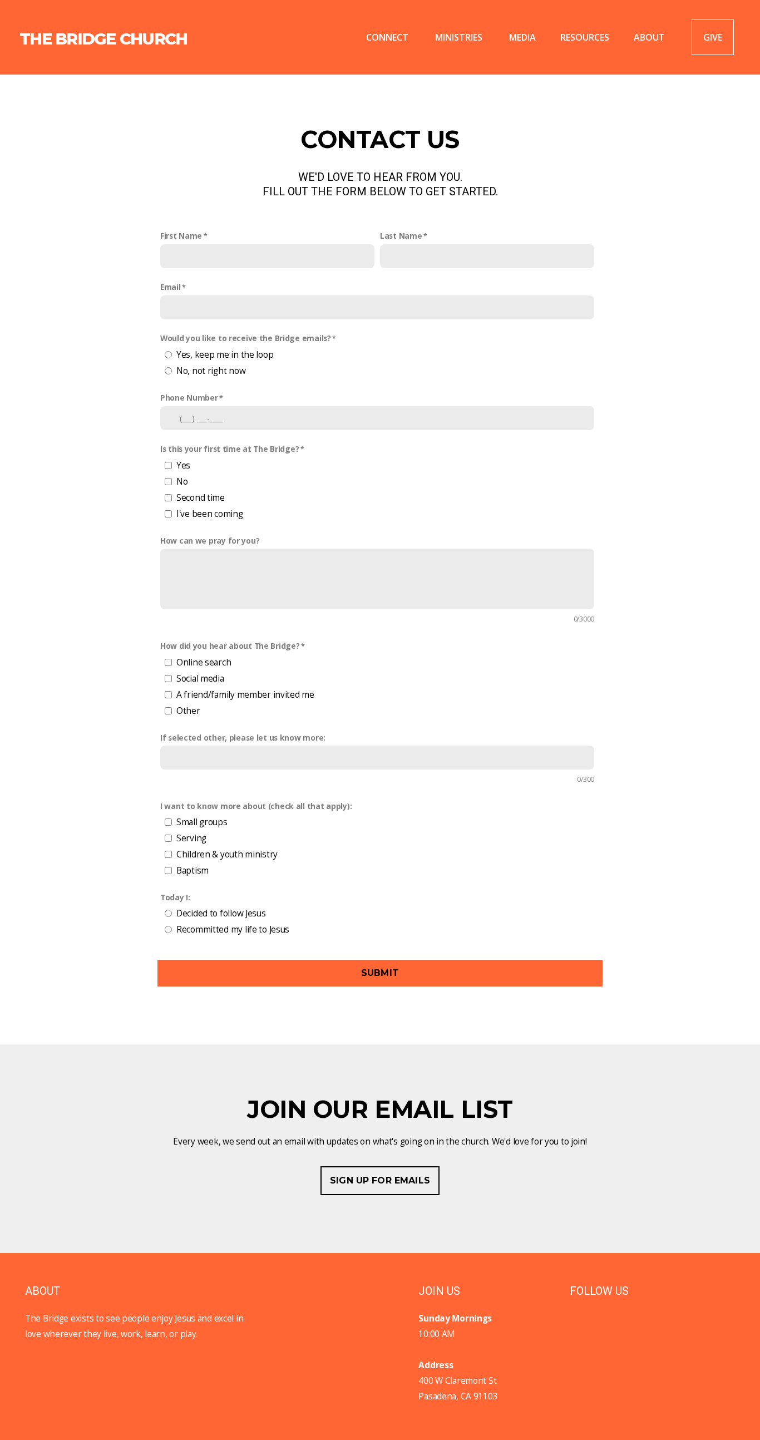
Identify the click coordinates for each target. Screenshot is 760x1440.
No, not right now (210, 371)
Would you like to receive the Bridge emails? (245, 338)
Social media (200, 678)
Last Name (401, 235)
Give (712, 37)
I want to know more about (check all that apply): (256, 806)
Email (170, 287)
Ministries (460, 37)
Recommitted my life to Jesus (232, 929)
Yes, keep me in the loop (224, 355)
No (181, 481)
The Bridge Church (103, 38)
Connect (388, 37)
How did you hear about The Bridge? (229, 645)
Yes (183, 465)
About (650, 37)
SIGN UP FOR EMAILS (380, 1180)
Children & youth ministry (227, 854)
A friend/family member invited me (245, 695)
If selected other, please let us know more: (242, 737)
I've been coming (209, 514)
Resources (584, 37)
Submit (380, 973)
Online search (203, 662)
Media (522, 37)
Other (188, 711)
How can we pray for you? (209, 540)
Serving (191, 838)
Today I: (175, 897)
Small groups (202, 822)
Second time (200, 498)
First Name (181, 235)
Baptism (192, 870)
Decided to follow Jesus (221, 913)
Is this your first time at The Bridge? (229, 448)
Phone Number (189, 397)
